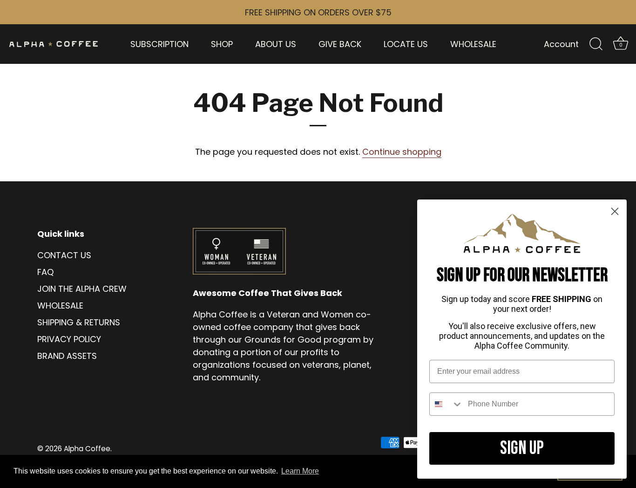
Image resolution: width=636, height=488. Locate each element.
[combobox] (446, 404)
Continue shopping (401, 152)
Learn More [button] (300, 471)
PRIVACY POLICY (69, 339)
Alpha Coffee (87, 449)
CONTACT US (64, 255)
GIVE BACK (339, 44)
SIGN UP (522, 448)
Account (561, 44)
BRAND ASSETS (67, 356)
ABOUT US (275, 44)
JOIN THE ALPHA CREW (82, 289)
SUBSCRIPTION (159, 44)
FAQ (45, 272)
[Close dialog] (615, 211)
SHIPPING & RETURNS (78, 322)
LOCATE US (406, 44)
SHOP (222, 44)
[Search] (596, 44)
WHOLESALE (473, 44)
